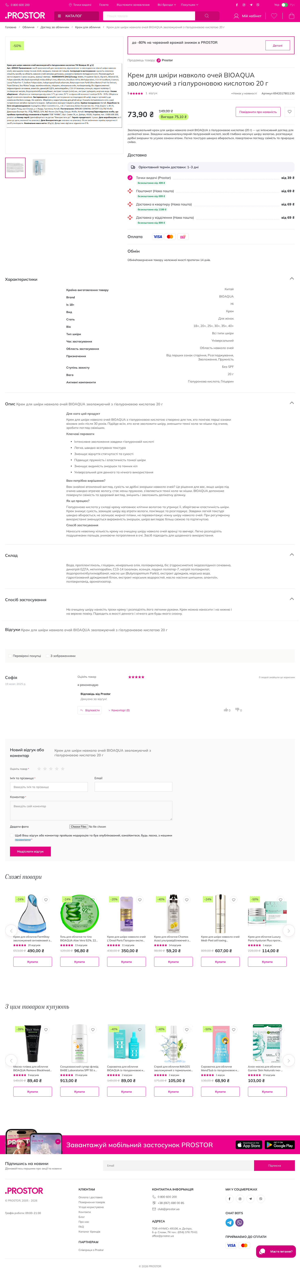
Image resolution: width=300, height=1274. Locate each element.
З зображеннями (63, 656)
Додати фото (19, 826)
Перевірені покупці (27, 656)
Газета (104, 5)
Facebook (237, 5)
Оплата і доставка (90, 1197)
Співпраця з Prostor (91, 1250)
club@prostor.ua (168, 1209)
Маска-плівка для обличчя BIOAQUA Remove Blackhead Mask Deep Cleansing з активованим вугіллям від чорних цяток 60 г (32, 1068)
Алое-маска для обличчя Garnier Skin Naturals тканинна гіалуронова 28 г (264, 1068)
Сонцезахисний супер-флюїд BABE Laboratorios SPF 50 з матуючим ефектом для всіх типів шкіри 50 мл (79, 1068)
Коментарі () (120, 710)
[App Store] (248, 1144)
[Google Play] (279, 1144)
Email (98, 778)
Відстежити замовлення (133, 5)
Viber (258, 5)
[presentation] (11, 930)
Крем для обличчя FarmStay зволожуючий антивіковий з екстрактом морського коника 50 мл (31, 938)
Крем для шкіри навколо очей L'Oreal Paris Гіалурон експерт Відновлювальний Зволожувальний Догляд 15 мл (126, 938)
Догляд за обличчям (55, 27)
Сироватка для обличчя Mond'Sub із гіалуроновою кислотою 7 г (220, 1068)
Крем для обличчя (87, 27)
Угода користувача (91, 1207)
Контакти (85, 1212)
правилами (23, 839)
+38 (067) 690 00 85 (171, 1203)
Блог (82, 1216)
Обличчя (28, 27)
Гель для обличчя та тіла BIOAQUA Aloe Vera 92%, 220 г (79, 938)
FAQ (81, 1226)
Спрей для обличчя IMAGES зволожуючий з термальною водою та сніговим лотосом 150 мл (172, 1068)
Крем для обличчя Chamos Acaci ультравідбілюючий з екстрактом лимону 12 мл (171, 938)
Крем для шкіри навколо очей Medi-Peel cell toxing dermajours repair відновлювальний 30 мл (220, 938)
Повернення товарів (92, 1202)
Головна (10, 27)
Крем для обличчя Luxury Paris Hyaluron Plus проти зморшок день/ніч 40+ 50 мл (266, 938)
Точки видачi (82, 5)
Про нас (84, 1221)
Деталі (277, 45)
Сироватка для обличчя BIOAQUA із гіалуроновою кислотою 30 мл (126, 1068)
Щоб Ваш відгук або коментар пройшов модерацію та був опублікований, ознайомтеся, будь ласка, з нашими (93, 837)
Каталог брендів (89, 1231)
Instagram (244, 5)
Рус (292, 5)
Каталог (74, 16)
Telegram (251, 5)
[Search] (207, 15)
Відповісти (92, 710)
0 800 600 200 (20, 5)
